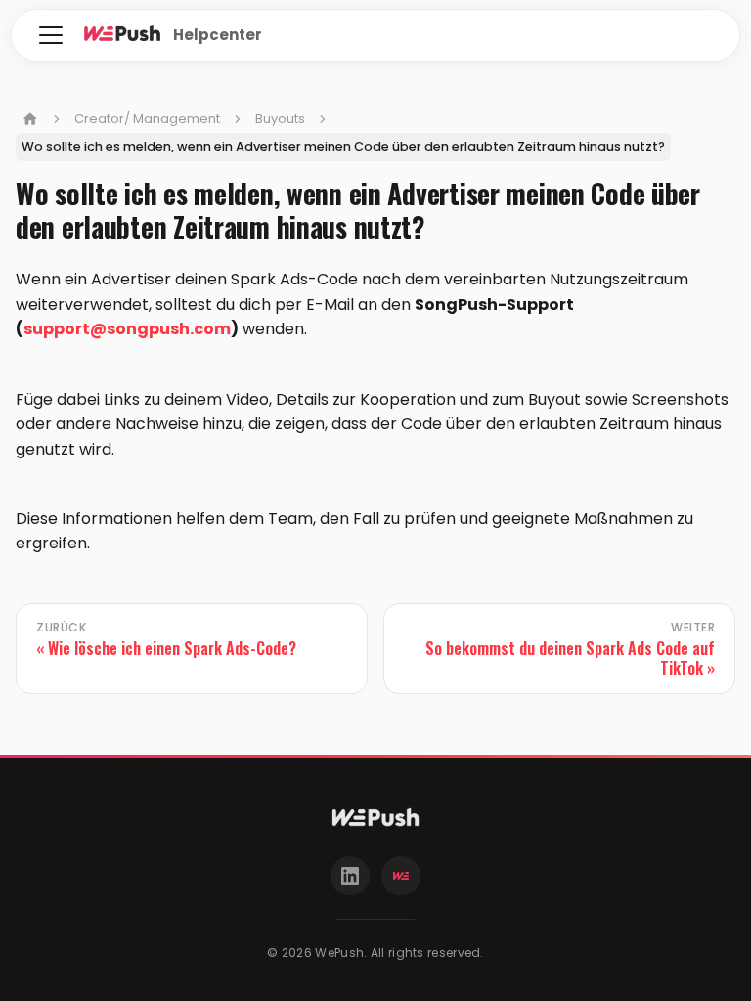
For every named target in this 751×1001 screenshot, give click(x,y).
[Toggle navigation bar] (51, 35)
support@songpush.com (127, 329)
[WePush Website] (400, 875)
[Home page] (30, 119)
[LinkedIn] (350, 875)
